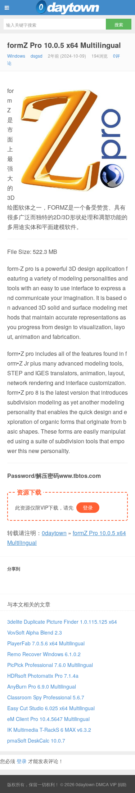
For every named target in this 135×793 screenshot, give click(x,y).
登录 (88, 507)
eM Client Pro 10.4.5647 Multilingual (48, 718)
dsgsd (36, 56)
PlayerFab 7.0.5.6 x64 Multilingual (46, 643)
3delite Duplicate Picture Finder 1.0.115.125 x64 (62, 621)
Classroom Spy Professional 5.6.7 (45, 697)
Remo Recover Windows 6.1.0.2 (44, 654)
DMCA (102, 784)
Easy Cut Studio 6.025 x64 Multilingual (51, 708)
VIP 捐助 (118, 784)
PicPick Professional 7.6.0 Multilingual (50, 664)
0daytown (67, 7)
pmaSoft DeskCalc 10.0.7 (36, 740)
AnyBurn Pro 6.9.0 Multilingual (41, 686)
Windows (16, 56)
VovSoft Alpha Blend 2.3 (34, 632)
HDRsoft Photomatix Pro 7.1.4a (42, 675)
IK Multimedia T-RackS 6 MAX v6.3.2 (49, 729)
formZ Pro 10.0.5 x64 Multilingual (64, 45)
